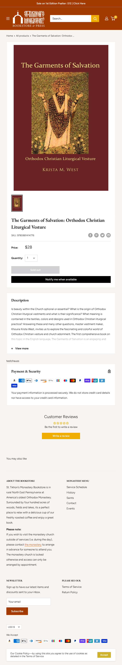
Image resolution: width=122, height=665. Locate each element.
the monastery (33, 544)
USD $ (11, 627)
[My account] (106, 18)
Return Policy (70, 592)
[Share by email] (108, 235)
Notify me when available (61, 279)
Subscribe (17, 611)
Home (9, 35)
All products (22, 35)
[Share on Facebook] (90, 235)
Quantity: (17, 258)
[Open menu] (8, 18)
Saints (70, 497)
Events (71, 508)
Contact (71, 503)
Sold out (35, 269)
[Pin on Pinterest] (96, 235)
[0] (113, 18)
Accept (104, 654)
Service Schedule (77, 487)
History (71, 492)
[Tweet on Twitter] (102, 235)
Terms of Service (71, 586)
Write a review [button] (61, 435)
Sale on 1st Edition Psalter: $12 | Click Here (61, 3)
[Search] (95, 18)
